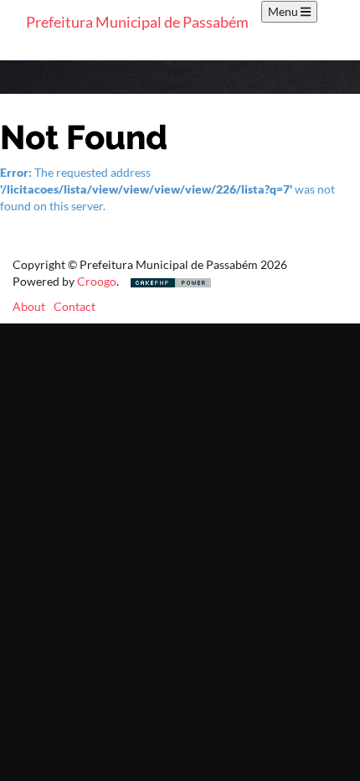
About (29, 306)
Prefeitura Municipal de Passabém (137, 22)
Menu (284, 11)
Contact (74, 306)
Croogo (96, 281)
